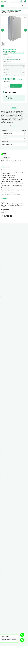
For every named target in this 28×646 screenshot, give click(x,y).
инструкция (11, 97)
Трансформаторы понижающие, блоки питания (12, 190)
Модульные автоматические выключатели (11, 179)
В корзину (17, 86)
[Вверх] (22, 635)
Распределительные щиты (7, 169)
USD (13, 3)
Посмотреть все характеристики (13, 74)
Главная (2, 10)
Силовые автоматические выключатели (10, 181)
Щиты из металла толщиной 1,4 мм (13, 10)
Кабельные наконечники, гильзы (9, 192)
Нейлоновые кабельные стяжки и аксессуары (12, 185)
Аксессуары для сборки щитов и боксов (10, 194)
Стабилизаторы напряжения (8, 177)
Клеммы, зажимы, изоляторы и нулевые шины (12, 183)
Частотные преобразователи (8, 175)
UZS (11, 3)
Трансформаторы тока (6, 188)
